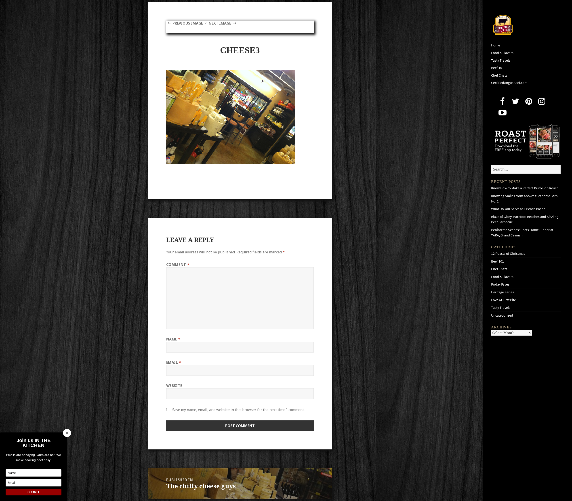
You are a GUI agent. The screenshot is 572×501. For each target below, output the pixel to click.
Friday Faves (500, 284)
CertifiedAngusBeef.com (509, 82)
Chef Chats (499, 75)
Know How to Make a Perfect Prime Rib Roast (524, 188)
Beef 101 (497, 67)
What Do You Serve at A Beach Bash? (518, 209)
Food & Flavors (502, 52)
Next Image (220, 23)
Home (495, 45)
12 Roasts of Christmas (508, 253)
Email (173, 362)
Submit (33, 492)
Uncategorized (502, 315)
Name (173, 339)
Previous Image (187, 23)
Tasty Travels (500, 60)
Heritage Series (502, 292)
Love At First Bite (503, 300)
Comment (177, 264)
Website (174, 385)
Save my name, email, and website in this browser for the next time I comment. (238, 409)
